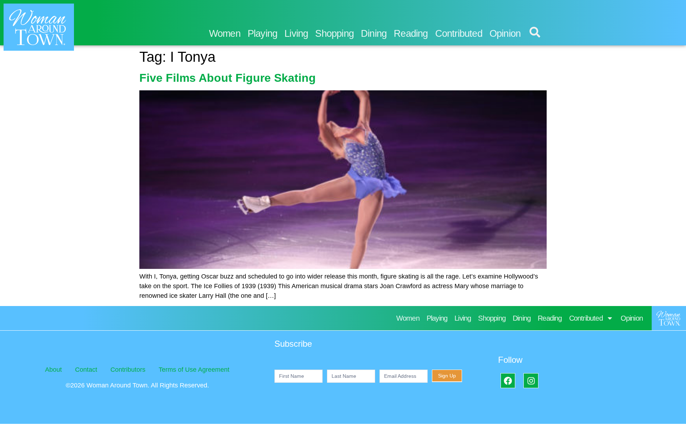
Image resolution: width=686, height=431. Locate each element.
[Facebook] (508, 380)
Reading (411, 33)
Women (224, 33)
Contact (86, 369)
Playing (262, 33)
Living (296, 33)
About (53, 369)
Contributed (458, 33)
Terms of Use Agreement (194, 369)
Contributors (127, 369)
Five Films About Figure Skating (227, 77)
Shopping (334, 33)
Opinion (505, 33)
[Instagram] (530, 380)
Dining (374, 33)
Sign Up (447, 376)
